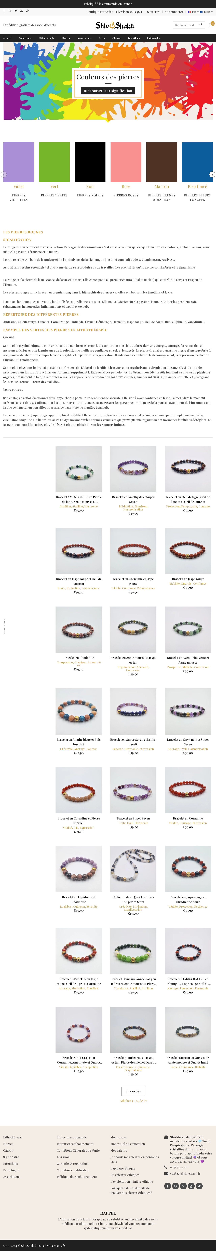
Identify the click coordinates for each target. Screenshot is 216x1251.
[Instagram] (11, 11)
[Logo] (114, 25)
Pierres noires (90, 195)
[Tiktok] (28, 11)
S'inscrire (153, 12)
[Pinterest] (17, 11)
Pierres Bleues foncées (197, 197)
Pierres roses (126, 195)
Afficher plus (133, 1091)
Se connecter (174, 12)
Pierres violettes (18, 197)
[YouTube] (22, 11)
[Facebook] (5, 11)
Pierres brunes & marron (161, 197)
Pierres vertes (54, 195)
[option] (18, 174)
